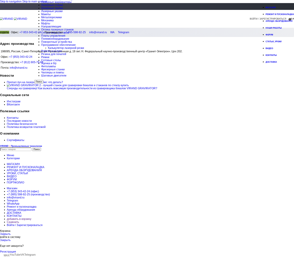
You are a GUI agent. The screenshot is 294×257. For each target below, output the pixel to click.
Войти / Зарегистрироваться (25, 225)
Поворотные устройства (56, 41)
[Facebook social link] (253, 6)
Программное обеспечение (58, 44)
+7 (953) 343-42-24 (20, 56)
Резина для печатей (53, 54)
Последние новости (19, 120)
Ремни (45, 57)
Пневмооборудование (55, 38)
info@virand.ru (98, 32)
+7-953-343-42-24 (30, 32)
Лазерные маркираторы (56, 2)
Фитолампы (48, 66)
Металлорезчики (51, 17)
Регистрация (8, 251)
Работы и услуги (51, 51)
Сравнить (13, 222)
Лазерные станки (52, 5)
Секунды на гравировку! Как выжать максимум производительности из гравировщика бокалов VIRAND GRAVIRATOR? (82, 88)
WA (112, 32)
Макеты (46, 14)
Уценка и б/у (48, 63)
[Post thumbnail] (68, 85)
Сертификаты (15, 140)
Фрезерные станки (53, 69)
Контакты (13, 117)
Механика (47, 20)
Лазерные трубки (52, 8)
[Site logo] (7, 18)
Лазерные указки (52, 11)
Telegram (123, 32)
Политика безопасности (22, 123)
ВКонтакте (13, 104)
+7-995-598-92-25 (75, 32)
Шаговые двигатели (53, 75)
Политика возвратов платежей (26, 127)
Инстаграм (13, 101)
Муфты (45, 23)
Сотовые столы (51, 60)
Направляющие (51, 26)
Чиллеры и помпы (52, 72)
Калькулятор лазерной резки (66, 47)
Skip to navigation (11, 1)
